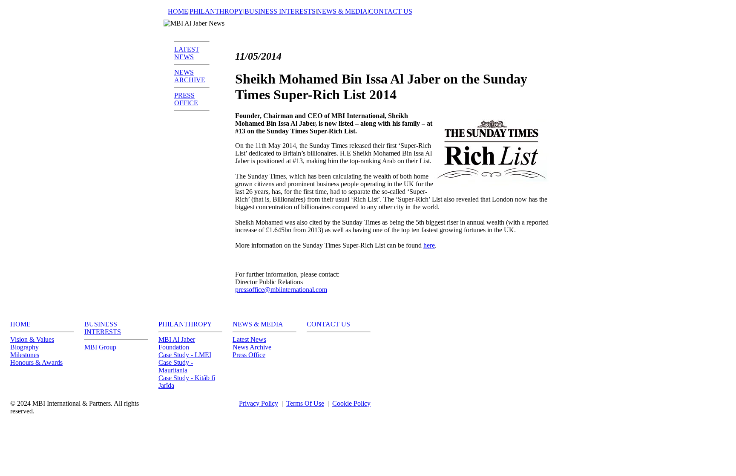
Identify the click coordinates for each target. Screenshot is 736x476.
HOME (178, 11)
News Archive (252, 347)
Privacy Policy (258, 403)
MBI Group (100, 347)
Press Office (249, 354)
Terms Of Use (305, 403)
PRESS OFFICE (186, 99)
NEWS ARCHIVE (189, 76)
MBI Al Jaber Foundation (176, 343)
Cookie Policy (351, 403)
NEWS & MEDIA (342, 11)
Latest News (249, 339)
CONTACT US (390, 11)
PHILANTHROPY (216, 11)
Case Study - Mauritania (175, 366)
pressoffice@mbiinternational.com (281, 289)
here (429, 245)
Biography (24, 347)
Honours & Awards (36, 362)
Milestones (24, 354)
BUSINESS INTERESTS (280, 11)
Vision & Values (32, 339)
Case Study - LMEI (184, 354)
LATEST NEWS (186, 53)
